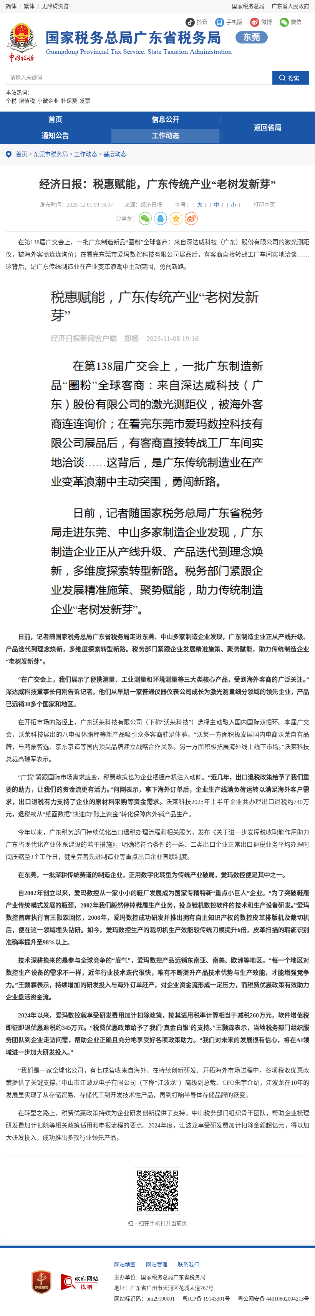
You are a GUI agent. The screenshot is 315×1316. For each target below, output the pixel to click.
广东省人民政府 (290, 6)
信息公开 (165, 119)
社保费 (69, 101)
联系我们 (188, 1265)
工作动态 (165, 136)
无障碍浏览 (55, 6)
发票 (85, 101)
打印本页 (264, 205)
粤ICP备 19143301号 (206, 1299)
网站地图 (125, 1265)
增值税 (27, 101)
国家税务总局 (248, 6)
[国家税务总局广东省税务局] (119, 41)
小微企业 (48, 101)
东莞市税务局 (50, 154)
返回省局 (268, 128)
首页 (55, 119)
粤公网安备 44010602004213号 (273, 1299)
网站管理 (156, 1265)
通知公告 (55, 136)
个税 (11, 101)
